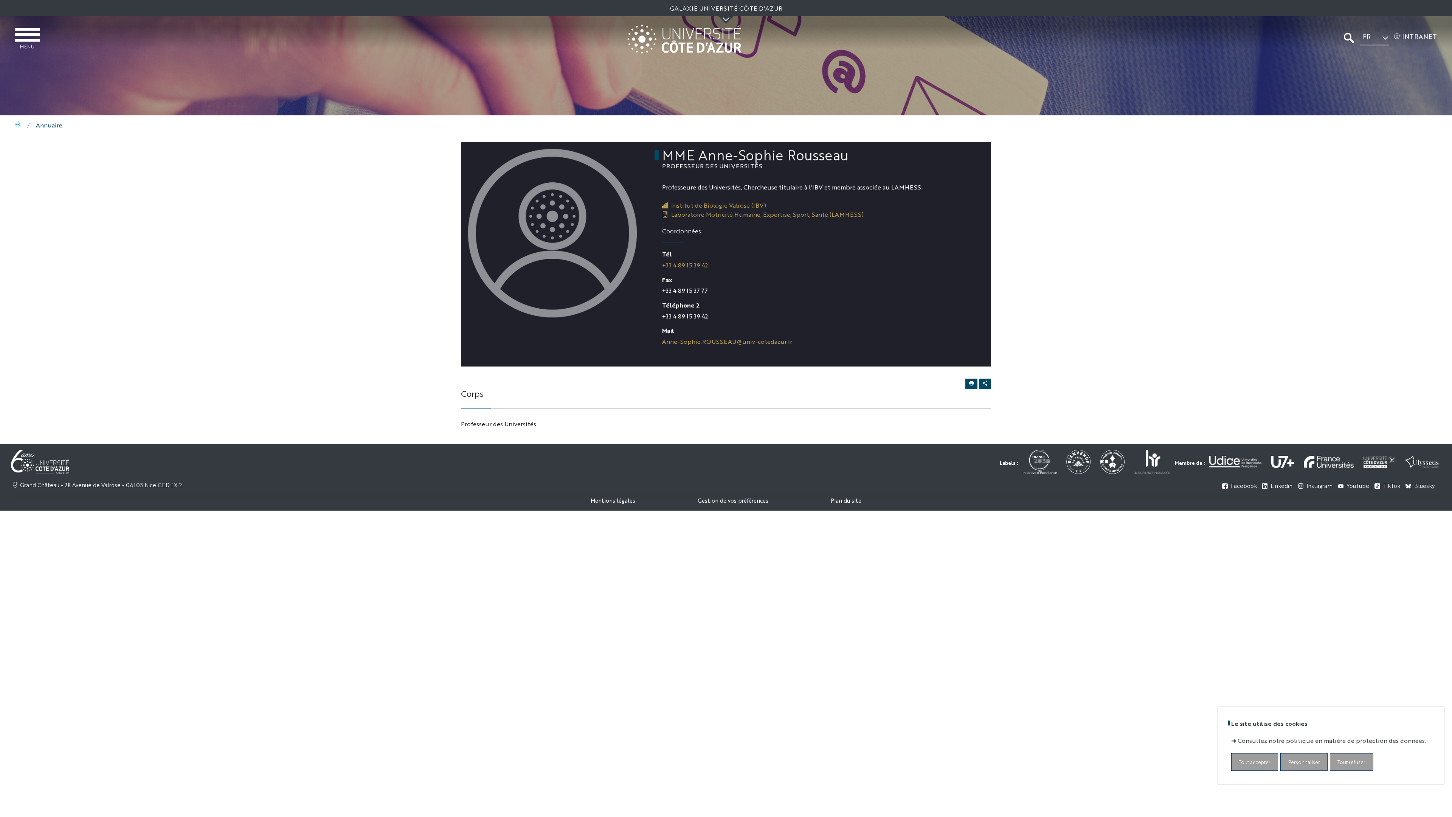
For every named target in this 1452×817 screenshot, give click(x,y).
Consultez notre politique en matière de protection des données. (1332, 740)
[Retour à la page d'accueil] (684, 39)
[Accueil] (18, 125)
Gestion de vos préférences (733, 500)
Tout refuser (1351, 762)
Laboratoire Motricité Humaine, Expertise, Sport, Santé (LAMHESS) (767, 214)
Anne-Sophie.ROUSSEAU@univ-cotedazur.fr (727, 341)
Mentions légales (613, 500)
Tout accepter (1254, 762)
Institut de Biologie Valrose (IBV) (718, 205)
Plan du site (846, 500)
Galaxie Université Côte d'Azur (726, 8)
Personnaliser (1304, 762)
